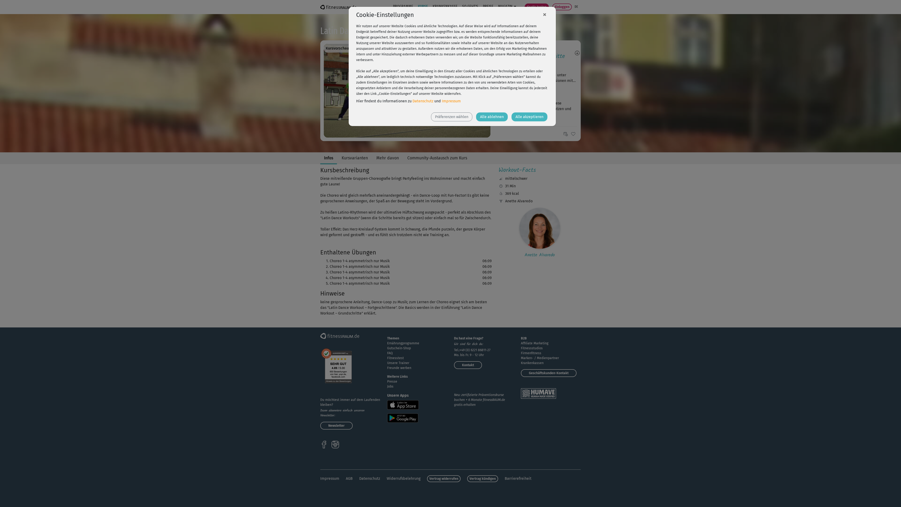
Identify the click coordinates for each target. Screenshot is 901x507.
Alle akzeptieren (529, 117)
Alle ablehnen (492, 117)
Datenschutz (422, 101)
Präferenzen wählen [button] (451, 117)
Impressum (451, 101)
